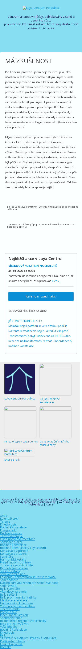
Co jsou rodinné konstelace (50, 400)
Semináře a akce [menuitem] (11, 542)
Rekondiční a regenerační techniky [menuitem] (23, 621)
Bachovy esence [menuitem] (11, 533)
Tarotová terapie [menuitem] (11, 536)
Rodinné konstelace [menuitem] (13, 527)
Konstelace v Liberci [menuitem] (13, 554)
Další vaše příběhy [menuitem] (12, 641)
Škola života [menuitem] (8, 586)
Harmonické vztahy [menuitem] (13, 559)
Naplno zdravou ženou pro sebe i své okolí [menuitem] (29, 583)
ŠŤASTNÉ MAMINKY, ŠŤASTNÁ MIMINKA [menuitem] (28, 638)
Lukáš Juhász (72, 502)
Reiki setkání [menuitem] (8, 594)
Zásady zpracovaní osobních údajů (35, 502)
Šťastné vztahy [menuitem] (10, 571)
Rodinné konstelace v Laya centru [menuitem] (23, 548)
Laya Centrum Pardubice (46, 499)
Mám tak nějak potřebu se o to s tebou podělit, (37, 326)
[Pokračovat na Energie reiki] (19, 452)
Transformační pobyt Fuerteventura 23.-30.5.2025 (39, 336)
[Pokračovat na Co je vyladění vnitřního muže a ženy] (55, 422)
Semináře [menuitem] (6, 556)
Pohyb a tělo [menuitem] (8, 612)
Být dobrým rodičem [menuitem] (14, 568)
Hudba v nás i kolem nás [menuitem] (16, 603)
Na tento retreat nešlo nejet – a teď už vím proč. (38, 331)
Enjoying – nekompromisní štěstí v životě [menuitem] (28, 577)
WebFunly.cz (35, 504)
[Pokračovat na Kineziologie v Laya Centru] (20, 422)
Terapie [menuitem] (5, 521)
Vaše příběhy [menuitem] (8, 627)
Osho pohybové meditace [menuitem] (17, 539)
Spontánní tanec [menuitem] (11, 618)
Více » (55, 281)
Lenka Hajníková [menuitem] (11, 644)
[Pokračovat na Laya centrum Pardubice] (19, 379)
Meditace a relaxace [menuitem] (13, 600)
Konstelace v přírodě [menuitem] (14, 551)
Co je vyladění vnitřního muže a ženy (54, 443)
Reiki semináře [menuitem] (10, 589)
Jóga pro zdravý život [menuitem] (14, 624)
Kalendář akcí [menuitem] (9, 518)
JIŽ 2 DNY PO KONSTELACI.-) (25, 321)
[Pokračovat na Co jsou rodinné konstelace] (55, 379)
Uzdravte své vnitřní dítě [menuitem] (16, 565)
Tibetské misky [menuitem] (10, 609)
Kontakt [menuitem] (5, 647)
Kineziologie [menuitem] (8, 524)
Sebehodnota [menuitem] (9, 580)
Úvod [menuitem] (3, 516)
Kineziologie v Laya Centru (21, 441)
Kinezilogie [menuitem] (7, 632)
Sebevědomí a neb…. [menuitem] (14, 574)
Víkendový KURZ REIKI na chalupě (32, 266)
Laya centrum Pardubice (19, 398)
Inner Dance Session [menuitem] (14, 615)
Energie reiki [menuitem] (8, 530)
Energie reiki (12, 459)
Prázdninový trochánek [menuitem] (15, 562)
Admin (50, 504)
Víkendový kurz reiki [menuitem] (13, 592)
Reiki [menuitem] (3, 635)
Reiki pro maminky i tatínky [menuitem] (18, 597)
